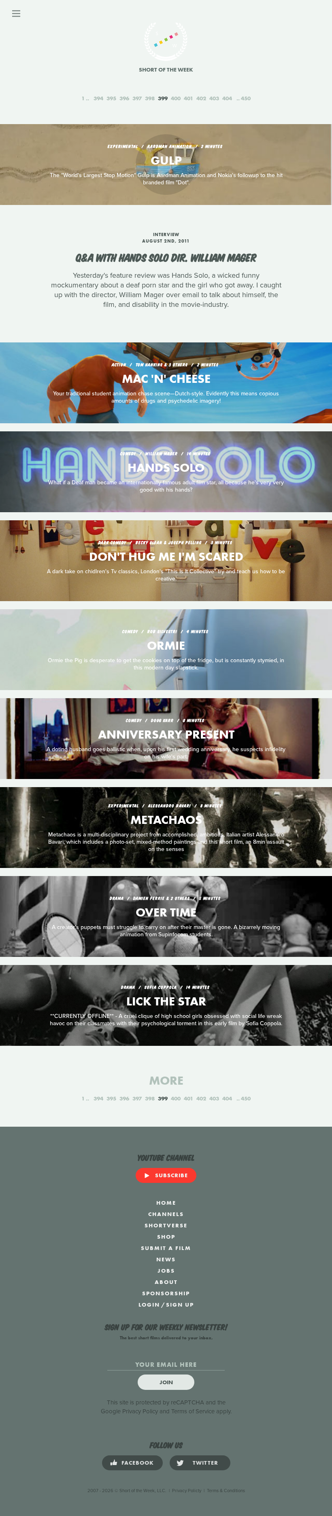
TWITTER (205, 1462)
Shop (166, 1236)
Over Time (166, 912)
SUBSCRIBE (171, 1175)
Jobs (166, 1270)
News (166, 1259)
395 (111, 98)
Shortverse (166, 1225)
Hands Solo (166, 467)
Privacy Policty (186, 1490)
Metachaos (166, 820)
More (166, 1080)
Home (166, 1202)
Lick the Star (166, 1001)
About (166, 1282)
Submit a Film (166, 1248)
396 (124, 98)
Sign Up (180, 1304)
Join (166, 1382)
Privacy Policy (140, 1411)
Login (149, 1304)
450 (246, 98)
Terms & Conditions (226, 1490)
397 (137, 98)
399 (163, 98)
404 (227, 98)
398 (150, 98)
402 (201, 98)
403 (214, 98)
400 (176, 98)
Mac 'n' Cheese (166, 378)
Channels (166, 1214)
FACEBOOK (137, 1462)
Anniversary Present (166, 734)
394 (98, 98)
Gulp (166, 160)
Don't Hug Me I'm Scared (166, 556)
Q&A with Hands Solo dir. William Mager (166, 257)
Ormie (166, 645)
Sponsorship (166, 1293)
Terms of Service (193, 1411)
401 (188, 98)
